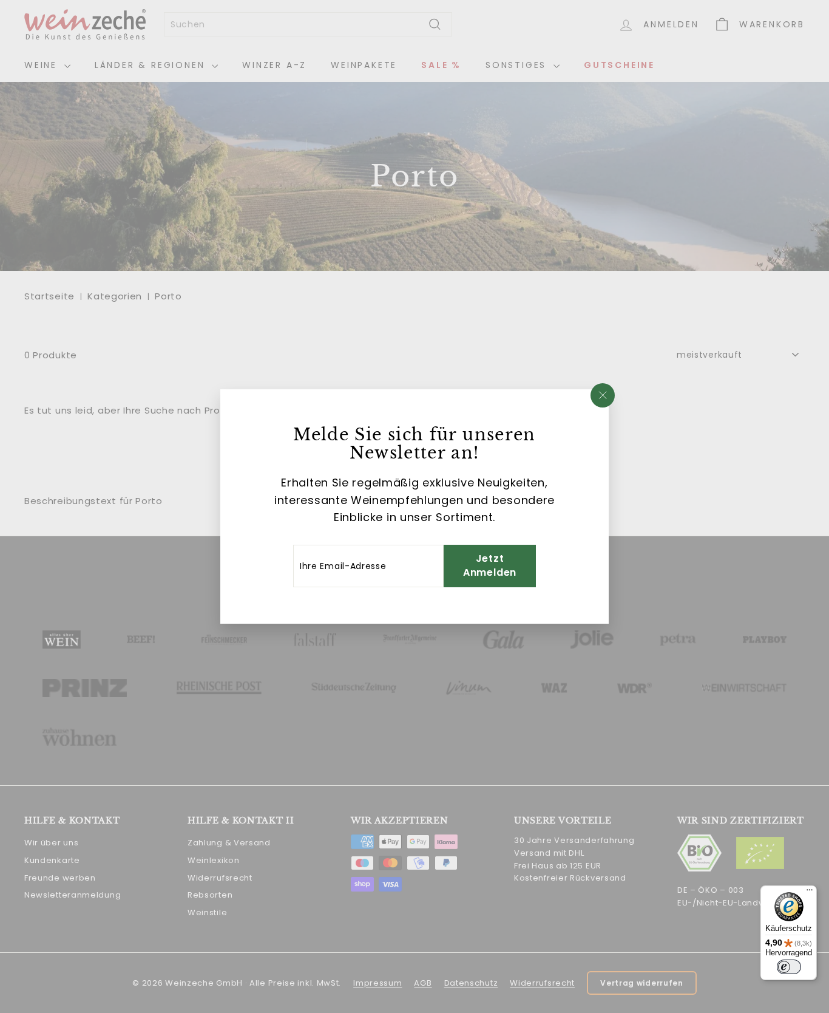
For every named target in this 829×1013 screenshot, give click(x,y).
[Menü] (809, 892)
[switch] (789, 967)
